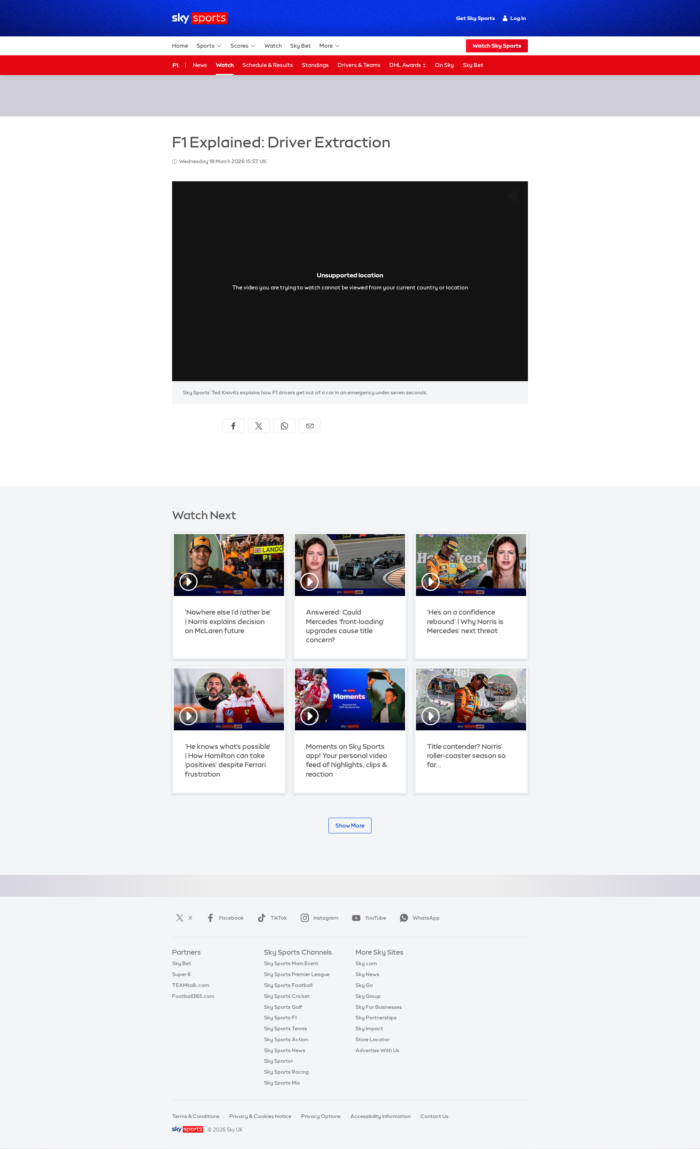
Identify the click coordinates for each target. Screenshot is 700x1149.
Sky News (367, 974)
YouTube (375, 917)
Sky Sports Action (286, 1039)
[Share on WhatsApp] (284, 426)
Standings (315, 65)
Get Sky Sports (475, 18)
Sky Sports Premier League (297, 974)
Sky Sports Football (288, 985)
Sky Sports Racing (286, 1071)
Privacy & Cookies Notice (260, 1116)
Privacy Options (321, 1116)
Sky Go (364, 985)
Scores (239, 45)
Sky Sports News (284, 1050)
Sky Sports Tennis (285, 1028)
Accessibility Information (380, 1116)
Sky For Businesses (378, 1007)
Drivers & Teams (359, 65)
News (200, 65)
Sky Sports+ (278, 1060)
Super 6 (181, 974)
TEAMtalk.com (190, 985)
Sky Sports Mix (282, 1082)
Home (180, 45)
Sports (206, 45)
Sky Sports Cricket (287, 996)
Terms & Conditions (195, 1116)
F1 (175, 65)
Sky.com (366, 963)
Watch (273, 45)
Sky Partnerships (376, 1017)
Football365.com (193, 996)
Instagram (326, 917)
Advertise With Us (377, 1050)
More (326, 45)
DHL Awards (405, 65)
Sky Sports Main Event (291, 963)
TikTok (279, 917)
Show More (350, 825)
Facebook (231, 917)
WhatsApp (426, 917)
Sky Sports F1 (280, 1017)
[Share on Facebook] (233, 426)
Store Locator (372, 1039)
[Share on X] (259, 426)
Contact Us (434, 1116)
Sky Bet (300, 45)
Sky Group (368, 996)
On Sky (444, 65)
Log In (518, 18)
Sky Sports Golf (283, 1007)
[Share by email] (310, 426)
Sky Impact (369, 1028)
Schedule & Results (267, 65)
